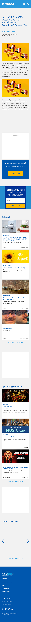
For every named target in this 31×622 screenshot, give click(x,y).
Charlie (4, 247)
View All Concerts (15, 481)
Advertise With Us (7, 582)
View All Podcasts (15, 558)
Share (4, 39)
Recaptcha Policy (7, 598)
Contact (4, 595)
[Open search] (27, 4)
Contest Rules (6, 591)
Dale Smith (7, 36)
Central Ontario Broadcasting (11, 613)
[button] (4, 541)
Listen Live (15, 173)
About (3, 585)
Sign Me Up (15, 206)
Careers (4, 578)
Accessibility (5, 588)
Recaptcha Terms (7, 601)
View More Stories (15, 342)
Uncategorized (8, 31)
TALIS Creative (10, 614)
